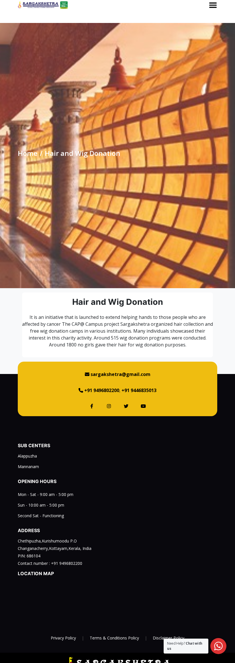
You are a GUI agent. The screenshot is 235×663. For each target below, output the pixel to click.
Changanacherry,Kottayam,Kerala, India (54, 548)
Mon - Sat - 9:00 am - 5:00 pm (45, 494)
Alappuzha (27, 456)
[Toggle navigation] (213, 5)
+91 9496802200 (66, 563)
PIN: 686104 (29, 556)
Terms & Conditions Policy (114, 638)
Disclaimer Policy (168, 638)
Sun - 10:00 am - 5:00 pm (41, 505)
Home (28, 153)
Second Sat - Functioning (41, 515)
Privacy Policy (63, 638)
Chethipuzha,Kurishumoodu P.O (47, 541)
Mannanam (28, 466)
